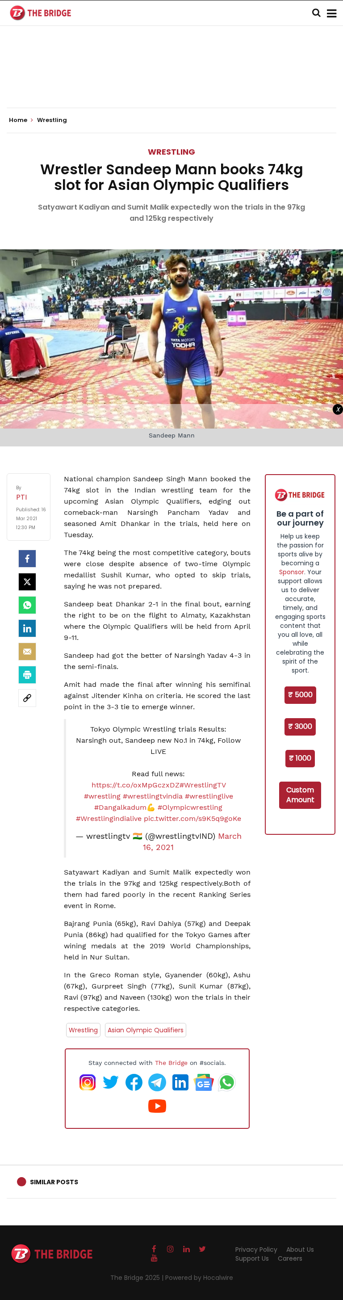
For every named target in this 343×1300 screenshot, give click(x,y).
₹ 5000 (300, 695)
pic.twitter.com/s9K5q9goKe (192, 818)
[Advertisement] (171, 80)
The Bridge (171, 1062)
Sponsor (291, 572)
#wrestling (102, 796)
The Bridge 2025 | (137, 1277)
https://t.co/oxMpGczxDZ (136, 785)
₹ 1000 (300, 758)
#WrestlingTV (203, 785)
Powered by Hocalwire (199, 1277)
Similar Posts (54, 1182)
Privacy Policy (256, 1249)
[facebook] (27, 559)
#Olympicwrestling (190, 807)
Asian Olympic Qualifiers (146, 1030)
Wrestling (171, 151)
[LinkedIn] (27, 628)
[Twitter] (27, 582)
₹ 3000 (300, 726)
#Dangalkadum (120, 807)
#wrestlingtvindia (153, 796)
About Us (300, 1249)
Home (19, 120)
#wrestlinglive (209, 796)
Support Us (252, 1258)
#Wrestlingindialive (109, 818)
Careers (290, 1258)
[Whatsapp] (27, 605)
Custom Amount (300, 795)
